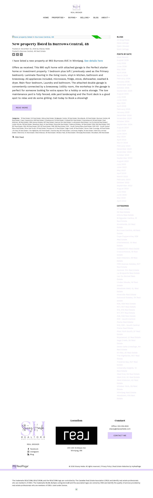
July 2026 (121, 63)
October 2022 (123, 182)
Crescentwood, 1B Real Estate (92, 120)
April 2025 (121, 106)
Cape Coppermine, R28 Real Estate (32, 120)
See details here (93, 60)
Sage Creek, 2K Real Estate (75, 128)
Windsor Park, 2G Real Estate (66, 132)
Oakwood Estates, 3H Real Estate (80, 124)
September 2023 (124, 158)
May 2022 (121, 198)
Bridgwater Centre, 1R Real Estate (66, 118)
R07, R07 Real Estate (126, 307)
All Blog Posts (123, 40)
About (104, 17)
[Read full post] (61, 38)
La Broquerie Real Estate (80, 122)
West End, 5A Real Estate (128, 374)
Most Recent (122, 57)
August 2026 (123, 60)
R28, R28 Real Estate (59, 126)
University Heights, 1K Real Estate (82, 130)
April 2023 (121, 173)
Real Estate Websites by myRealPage (127, 466)
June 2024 (122, 134)
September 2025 (124, 91)
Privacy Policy (106, 466)
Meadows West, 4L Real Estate (43, 124)
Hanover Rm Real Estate (63, 122)
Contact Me (120, 435)
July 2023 (121, 164)
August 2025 (123, 94)
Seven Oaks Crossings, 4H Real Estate (97, 128)
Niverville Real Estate (61, 124)
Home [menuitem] (46, 17)
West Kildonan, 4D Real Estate (46, 132)
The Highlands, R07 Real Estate (39, 130)
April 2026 (121, 72)
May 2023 (121, 170)
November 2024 (124, 118)
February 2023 (123, 179)
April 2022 (121, 201)
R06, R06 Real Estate (99, 124)
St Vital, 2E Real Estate (20, 130)
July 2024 (121, 130)
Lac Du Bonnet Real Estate (98, 122)
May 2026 (121, 69)
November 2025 (124, 85)
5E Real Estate (36, 118)
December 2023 (124, 149)
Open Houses (123, 46)
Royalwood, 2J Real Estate (56, 128)
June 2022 (122, 195)
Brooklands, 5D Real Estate (87, 118)
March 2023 (122, 176)
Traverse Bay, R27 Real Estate (60, 130)
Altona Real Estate (48, 118)
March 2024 (122, 143)
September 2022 (124, 185)
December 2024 (124, 115)
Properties (57, 17)
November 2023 (124, 152)
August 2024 (123, 127)
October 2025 (123, 88)
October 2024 (123, 121)
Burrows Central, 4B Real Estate (33, 51)
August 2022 (123, 188)
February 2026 (123, 78)
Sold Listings (123, 49)
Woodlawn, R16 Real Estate (100, 132)
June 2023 (122, 167)
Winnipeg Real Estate (83, 132)
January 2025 (123, 112)
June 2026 (122, 66)
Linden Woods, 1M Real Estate (22, 124)
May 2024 (121, 136)
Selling (84, 17)
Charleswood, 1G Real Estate (54, 120)
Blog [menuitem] (95, 17)
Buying (71, 17)
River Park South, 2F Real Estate (35, 128)
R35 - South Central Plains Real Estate (79, 126)
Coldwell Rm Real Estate (73, 120)
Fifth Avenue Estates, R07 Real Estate (41, 122)
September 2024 (124, 124)
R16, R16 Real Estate (30, 126)
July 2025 (121, 97)
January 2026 (123, 82)
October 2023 (123, 155)
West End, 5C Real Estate (26, 132)
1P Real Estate (25, 118)
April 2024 (121, 140)
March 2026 (122, 75)
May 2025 (121, 103)
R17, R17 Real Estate (44, 126)
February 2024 (123, 146)
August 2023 (123, 161)
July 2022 (121, 192)
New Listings (123, 43)
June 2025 (122, 100)
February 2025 (123, 109)
